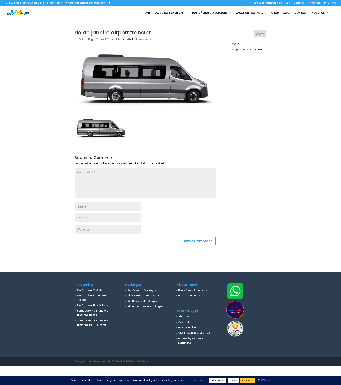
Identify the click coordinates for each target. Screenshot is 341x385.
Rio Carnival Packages (142, 290)
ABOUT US (318, 13)
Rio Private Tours (189, 295)
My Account (314, 3)
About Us (184, 316)
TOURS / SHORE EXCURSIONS (209, 13)
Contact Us (185, 322)
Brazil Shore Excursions (193, 290)
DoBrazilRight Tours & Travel (97, 39)
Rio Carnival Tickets (89, 290)
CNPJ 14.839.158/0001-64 (194, 333)
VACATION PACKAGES (249, 13)
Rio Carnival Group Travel (144, 295)
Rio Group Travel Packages (145, 306)
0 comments (143, 39)
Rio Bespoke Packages (142, 301)
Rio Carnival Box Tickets (92, 305)
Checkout (299, 3)
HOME (146, 13)
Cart (287, 3)
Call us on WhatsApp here (267, 3)
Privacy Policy (187, 327)
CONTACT (301, 13)
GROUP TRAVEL (280, 13)
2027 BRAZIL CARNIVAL (169, 13)
